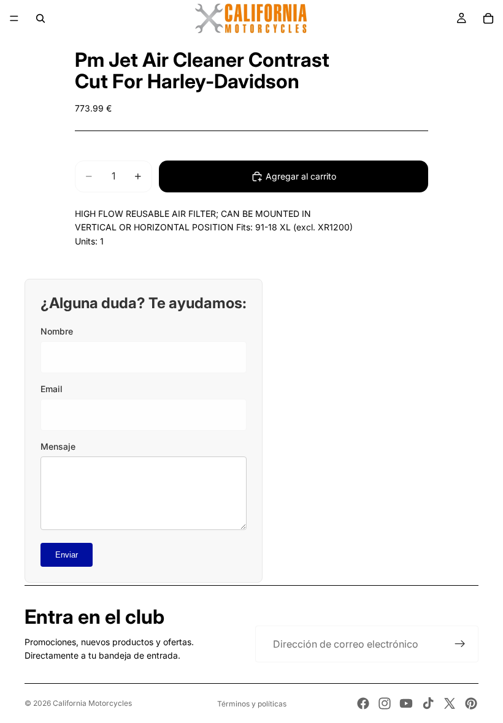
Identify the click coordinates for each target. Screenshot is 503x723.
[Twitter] (449, 703)
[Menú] (14, 18)
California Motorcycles (92, 703)
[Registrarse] (460, 644)
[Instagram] (384, 703)
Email (51, 389)
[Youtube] (406, 703)
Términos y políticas (251, 703)
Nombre (56, 331)
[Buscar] (40, 18)
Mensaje (57, 446)
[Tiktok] (428, 703)
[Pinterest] (471, 703)
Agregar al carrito (301, 176)
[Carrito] (488, 18)
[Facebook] (363, 703)
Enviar (66, 554)
